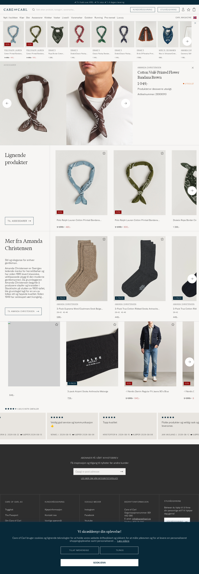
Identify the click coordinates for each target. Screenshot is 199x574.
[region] (99, 426)
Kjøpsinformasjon (53, 509)
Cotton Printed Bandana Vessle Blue (12, 54)
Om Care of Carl (13, 520)
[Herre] (34, 353)
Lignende (16, 158)
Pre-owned (109, 17)
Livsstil (65, 17)
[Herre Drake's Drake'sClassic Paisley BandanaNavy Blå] (123, 34)
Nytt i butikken (10, 17)
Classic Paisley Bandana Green (101, 54)
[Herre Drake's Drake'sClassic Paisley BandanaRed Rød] (79, 34)
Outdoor (89, 17)
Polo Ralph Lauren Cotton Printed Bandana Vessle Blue (78, 220)
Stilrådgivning (168, 9)
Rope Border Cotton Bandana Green (56, 54)
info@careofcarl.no (141, 518)
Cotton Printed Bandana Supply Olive (35, 54)
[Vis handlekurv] (194, 10)
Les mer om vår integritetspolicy (99, 478)
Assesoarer (37, 17)
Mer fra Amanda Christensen (23, 244)
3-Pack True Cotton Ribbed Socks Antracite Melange (136, 308)
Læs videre (123, 540)
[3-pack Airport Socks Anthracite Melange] (92, 388)
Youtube (89, 520)
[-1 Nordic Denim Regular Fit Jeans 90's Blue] (150, 388)
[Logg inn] (183, 10)
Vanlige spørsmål (53, 520)
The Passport (11, 515)
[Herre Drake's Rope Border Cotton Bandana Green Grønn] (57, 34)
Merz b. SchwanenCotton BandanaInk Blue (168, 54)
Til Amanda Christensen (21, 311)
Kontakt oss (51, 515)
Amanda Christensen (149, 67)
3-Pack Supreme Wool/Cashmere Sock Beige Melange (79, 308)
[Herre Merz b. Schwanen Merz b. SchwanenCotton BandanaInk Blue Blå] (168, 34)
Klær (22, 17)
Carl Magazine (184, 18)
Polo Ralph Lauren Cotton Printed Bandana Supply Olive (136, 220)
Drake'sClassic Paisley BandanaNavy (122, 54)
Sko (28, 17)
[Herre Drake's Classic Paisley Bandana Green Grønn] (101, 34)
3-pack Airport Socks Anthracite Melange (87, 391)
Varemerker (76, 17)
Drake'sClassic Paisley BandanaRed (78, 54)
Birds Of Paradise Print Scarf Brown (145, 54)
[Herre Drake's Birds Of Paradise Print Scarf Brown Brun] (146, 34)
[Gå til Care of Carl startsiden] (15, 9)
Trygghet (9, 509)
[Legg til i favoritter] (103, 154)
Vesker (57, 17)
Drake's (52, 50)
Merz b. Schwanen (167, 50)
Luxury (120, 17)
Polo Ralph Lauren (13, 50)
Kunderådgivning (142, 9)
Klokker (48, 17)
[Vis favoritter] (188, 9)
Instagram (90, 509)
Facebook (89, 515)
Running (99, 17)
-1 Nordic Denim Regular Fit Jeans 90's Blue (147, 391)
